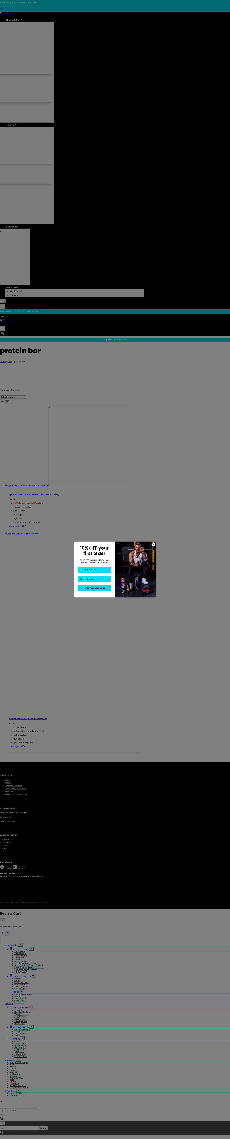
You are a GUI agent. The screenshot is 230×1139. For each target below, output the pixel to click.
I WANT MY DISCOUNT (94, 588)
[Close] (153, 544)
